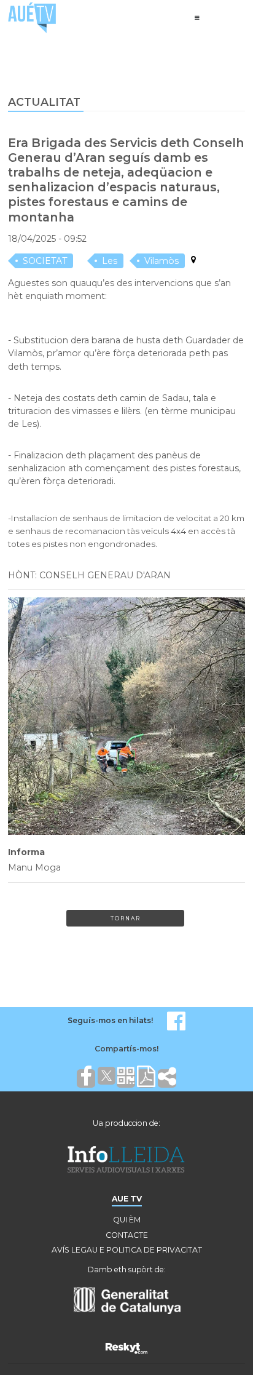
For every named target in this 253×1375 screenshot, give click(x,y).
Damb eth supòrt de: (127, 1269)
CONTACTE (127, 1235)
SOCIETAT (45, 260)
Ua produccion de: (126, 1123)
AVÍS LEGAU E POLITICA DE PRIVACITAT (127, 1249)
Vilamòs (161, 260)
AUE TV (127, 1198)
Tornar (126, 918)
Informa (26, 852)
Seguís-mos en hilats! (110, 1020)
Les (109, 260)
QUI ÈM (127, 1219)
